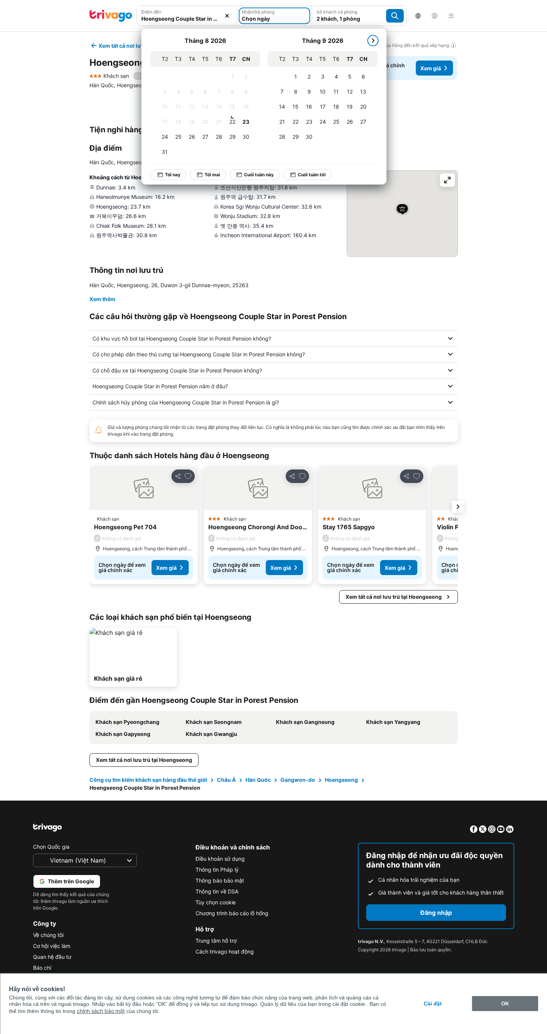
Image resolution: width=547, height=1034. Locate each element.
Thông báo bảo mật (219, 880)
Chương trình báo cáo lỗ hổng (231, 913)
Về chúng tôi (48, 935)
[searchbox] (187, 19)
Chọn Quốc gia (51, 846)
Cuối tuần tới (312, 174)
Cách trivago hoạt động (224, 951)
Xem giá (430, 68)
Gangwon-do (297, 780)
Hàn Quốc (258, 780)
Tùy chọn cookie (215, 902)
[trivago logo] (110, 16)
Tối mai (212, 174)
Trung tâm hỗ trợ (215, 940)
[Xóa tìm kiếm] (227, 16)
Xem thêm (102, 299)
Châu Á (226, 780)
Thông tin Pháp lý (217, 869)
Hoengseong (341, 780)
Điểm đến (151, 12)
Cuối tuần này (259, 174)
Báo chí (42, 967)
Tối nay (172, 174)
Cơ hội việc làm (51, 946)
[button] (187, 16)
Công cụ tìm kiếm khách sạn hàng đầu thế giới (148, 780)
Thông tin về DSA (216, 891)
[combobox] (187, 16)
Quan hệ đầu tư (52, 957)
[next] (372, 40)
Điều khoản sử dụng (220, 858)
